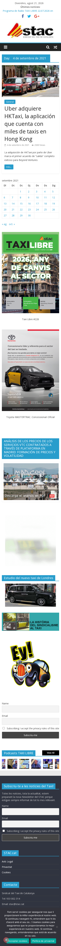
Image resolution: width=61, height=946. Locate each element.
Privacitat (7, 867)
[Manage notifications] (6, 940)
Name (5, 703)
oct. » (12, 224)
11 (45, 197)
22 (21, 209)
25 (45, 209)
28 (13, 215)
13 (5, 203)
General (10, 101)
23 (29, 209)
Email (5, 715)
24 (37, 209)
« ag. (4, 224)
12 (53, 197)
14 (13, 203)
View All (50, 752)
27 (5, 215)
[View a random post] (55, 47)
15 (21, 203)
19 (53, 203)
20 (5, 209)
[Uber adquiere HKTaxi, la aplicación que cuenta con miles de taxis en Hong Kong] (30, 67)
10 (37, 197)
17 (37, 203)
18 (45, 203)
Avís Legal (7, 861)
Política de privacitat (43, 941)
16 (29, 203)
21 (13, 209)
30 (29, 215)
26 (53, 209)
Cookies (6, 872)
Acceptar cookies (17, 941)
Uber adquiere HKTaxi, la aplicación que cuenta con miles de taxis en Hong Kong (29, 123)
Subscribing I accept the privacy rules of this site (32, 728)
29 (21, 215)
